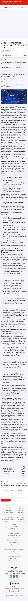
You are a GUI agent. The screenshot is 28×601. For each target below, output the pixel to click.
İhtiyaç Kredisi (21, 508)
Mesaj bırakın (14, 591)
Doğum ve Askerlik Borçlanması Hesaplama (14, 549)
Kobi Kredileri (21, 515)
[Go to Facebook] (14, 576)
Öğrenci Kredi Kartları (14, 560)
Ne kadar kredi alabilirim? (14, 547)
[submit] (6, 500)
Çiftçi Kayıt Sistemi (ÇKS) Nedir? (23, 470)
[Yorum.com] (14, 583)
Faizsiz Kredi (21, 519)
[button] (6, 55)
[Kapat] (26, 2)
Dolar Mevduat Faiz (14, 528)
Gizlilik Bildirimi (8, 515)
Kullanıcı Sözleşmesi (8, 512)
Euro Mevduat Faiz (14, 531)
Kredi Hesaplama (21, 517)
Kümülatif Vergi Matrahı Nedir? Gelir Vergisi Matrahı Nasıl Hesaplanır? (9, 470)
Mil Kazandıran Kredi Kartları (14, 556)
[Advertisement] (14, 23)
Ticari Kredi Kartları (14, 558)
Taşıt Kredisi (21, 512)
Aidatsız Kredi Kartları (14, 563)
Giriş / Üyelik (23, 7)
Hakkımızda (8, 510)
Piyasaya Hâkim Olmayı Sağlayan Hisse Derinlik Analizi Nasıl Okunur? (13, 85)
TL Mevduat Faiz (14, 526)
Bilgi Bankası (8, 508)
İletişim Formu (8, 521)
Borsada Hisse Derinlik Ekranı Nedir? (10, 67)
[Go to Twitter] (11, 576)
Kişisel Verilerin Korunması (8, 519)
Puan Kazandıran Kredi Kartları (14, 553)
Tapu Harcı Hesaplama (14, 544)
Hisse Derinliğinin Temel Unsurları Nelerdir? (12, 71)
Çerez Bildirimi (8, 517)
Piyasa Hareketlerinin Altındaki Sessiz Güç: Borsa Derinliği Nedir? (13, 63)
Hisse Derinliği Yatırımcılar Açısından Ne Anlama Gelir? (13, 80)
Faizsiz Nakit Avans (21, 521)
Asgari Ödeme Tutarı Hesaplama (14, 537)
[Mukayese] (6, 7)
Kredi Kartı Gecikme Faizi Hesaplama (14, 540)
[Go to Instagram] (17, 576)
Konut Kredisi (21, 510)
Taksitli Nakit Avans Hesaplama (14, 535)
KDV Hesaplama (14, 542)
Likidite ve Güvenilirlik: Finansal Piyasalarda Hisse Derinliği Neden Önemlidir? (13, 75)
